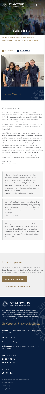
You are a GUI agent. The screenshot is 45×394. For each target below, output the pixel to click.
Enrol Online (9, 363)
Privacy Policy (6, 386)
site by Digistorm (7, 389)
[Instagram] (7, 373)
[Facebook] (3, 373)
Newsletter (7, 40)
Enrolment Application (17, 286)
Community (15, 38)
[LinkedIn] (11, 373)
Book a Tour (8, 359)
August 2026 (20, 40)
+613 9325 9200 (11, 337)
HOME (4, 38)
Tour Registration (14, 279)
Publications (28, 38)
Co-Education (9, 355)
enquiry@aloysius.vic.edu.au (17, 342)
